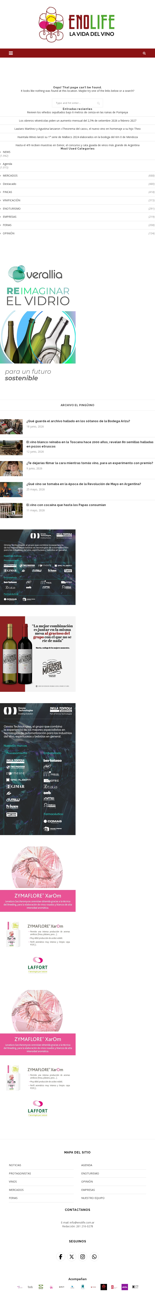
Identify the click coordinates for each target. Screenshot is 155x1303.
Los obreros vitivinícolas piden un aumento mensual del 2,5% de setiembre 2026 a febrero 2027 (77, 120)
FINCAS (79, 192)
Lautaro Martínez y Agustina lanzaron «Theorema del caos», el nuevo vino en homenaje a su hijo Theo (77, 128)
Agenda (7, 164)
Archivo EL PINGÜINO (77, 405)
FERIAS (79, 225)
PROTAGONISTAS (20, 1173)
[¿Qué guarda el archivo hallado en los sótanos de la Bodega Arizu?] (11, 426)
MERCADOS (79, 175)
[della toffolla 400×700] (38, 705)
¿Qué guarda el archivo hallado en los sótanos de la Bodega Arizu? (78, 421)
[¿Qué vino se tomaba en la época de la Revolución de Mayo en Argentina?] (11, 489)
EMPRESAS (79, 216)
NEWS (6, 152)
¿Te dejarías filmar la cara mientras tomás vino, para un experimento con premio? (89, 463)
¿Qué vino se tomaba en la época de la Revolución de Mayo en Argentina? (83, 484)
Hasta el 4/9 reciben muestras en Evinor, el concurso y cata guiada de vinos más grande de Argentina (78, 145)
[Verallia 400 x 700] (38, 258)
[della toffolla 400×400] (38, 532)
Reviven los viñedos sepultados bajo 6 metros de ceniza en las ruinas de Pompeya (77, 112)
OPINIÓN (79, 233)
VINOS (13, 1181)
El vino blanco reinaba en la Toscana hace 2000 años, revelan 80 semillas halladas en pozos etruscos (89, 444)
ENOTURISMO (79, 208)
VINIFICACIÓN (79, 200)
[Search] (144, 53)
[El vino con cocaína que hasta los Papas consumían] (11, 510)
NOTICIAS (15, 1165)
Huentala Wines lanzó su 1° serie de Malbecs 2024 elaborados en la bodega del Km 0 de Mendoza (77, 137)
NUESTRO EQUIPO (93, 1198)
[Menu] (11, 53)
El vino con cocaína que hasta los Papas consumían (66, 505)
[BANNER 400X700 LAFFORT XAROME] (38, 849)
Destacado (79, 184)
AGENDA (86, 1165)
